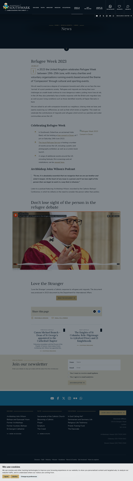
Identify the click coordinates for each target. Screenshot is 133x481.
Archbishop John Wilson (16, 416)
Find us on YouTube (97, 16)
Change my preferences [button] (29, 476)
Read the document (65, 298)
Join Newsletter (76, 383)
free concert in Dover (65, 135)
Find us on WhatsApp (113, 16)
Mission (57, 7)
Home (57, 25)
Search (128, 9)
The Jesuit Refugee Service (49, 142)
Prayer (40, 422)
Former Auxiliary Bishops (17, 426)
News (76, 25)
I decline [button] (14, 476)
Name (72, 362)
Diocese (36, 7)
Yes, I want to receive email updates (84, 373)
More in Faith (45, 433)
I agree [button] (6, 476)
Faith (43, 7)
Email (72, 368)
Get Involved (87, 8)
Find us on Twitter (103, 16)
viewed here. (59, 162)
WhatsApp (110, 9)
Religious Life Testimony (77, 422)
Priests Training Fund (76, 426)
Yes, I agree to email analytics (81, 377)
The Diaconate (73, 429)
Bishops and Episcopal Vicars (18, 419)
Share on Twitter (94, 311)
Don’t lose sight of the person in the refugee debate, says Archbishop (36, 270)
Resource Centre (123, 16)
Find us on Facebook (100, 16)
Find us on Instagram (107, 16)
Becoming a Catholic (45, 419)
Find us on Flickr (110, 16)
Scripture (41, 426)
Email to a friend (61, 318)
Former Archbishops (15, 422)
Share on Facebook (99, 311)
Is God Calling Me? (75, 416)
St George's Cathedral (15, 429)
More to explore (99, 8)
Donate (119, 9)
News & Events (77, 8)
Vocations (66, 7)
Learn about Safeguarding (111, 413)
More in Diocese (15, 433)
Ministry (50, 7)
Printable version (41, 318)
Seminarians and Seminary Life (80, 419)
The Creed (41, 429)
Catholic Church (16, 270)
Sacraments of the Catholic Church (51, 416)
